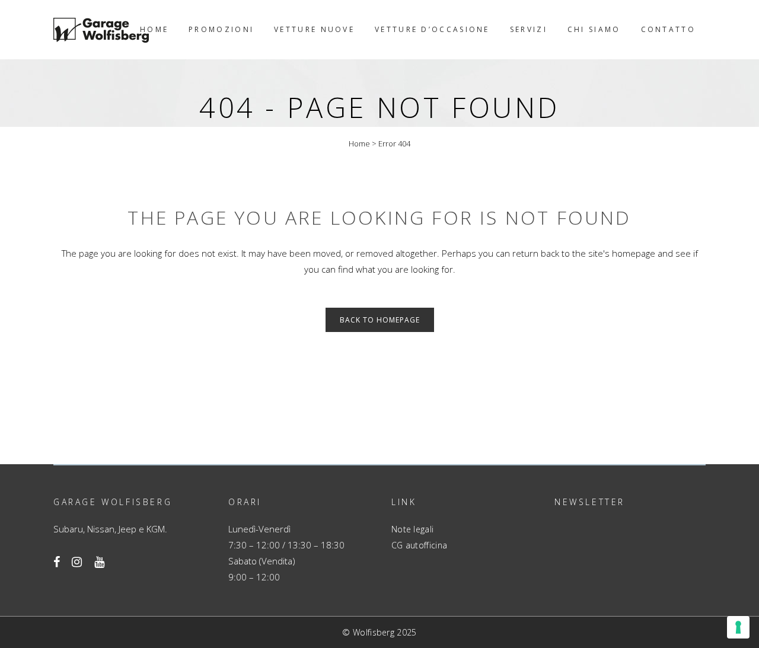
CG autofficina (419, 545)
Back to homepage (380, 320)
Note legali (412, 529)
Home (359, 143)
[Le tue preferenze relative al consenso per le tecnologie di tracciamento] (738, 627)
